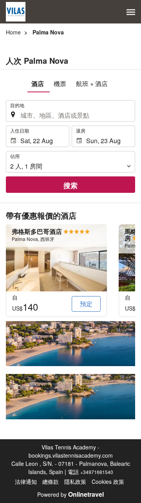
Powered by (70, 494)
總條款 (50, 481)
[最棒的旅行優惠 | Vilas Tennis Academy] (15, 11)
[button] (131, 12)
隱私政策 (75, 481)
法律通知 (26, 481)
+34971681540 (96, 472)
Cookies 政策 (108, 481)
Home (13, 32)
